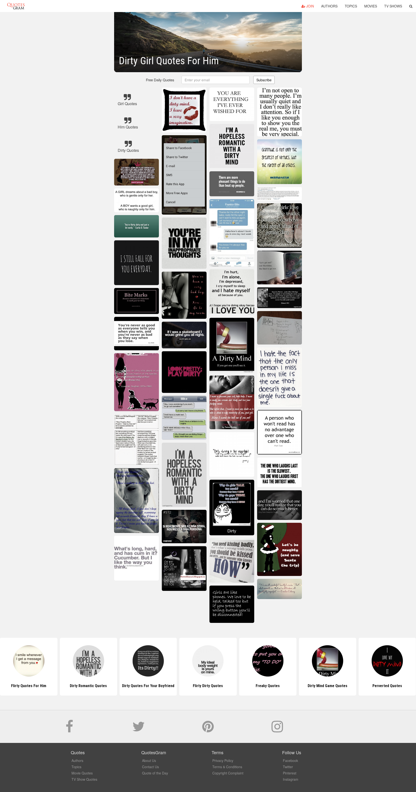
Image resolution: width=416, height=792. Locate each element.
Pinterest (289, 773)
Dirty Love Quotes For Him (387, 685)
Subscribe (264, 79)
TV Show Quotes (84, 779)
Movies (370, 6)
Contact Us (150, 766)
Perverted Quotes (327, 685)
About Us (149, 760)
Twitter (288, 766)
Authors (329, 6)
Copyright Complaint (227, 773)
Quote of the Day (155, 773)
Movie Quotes (82, 773)
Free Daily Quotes (160, 79)
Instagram (290, 779)
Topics (351, 6)
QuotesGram (16, 6)
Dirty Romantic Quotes (28, 685)
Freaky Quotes (208, 685)
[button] (411, 6)
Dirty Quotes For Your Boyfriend (88, 685)
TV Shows (393, 6)
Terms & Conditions (227, 766)
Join (309, 6)
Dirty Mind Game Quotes (268, 685)
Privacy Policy (222, 760)
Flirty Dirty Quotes (148, 685)
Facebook (290, 760)
